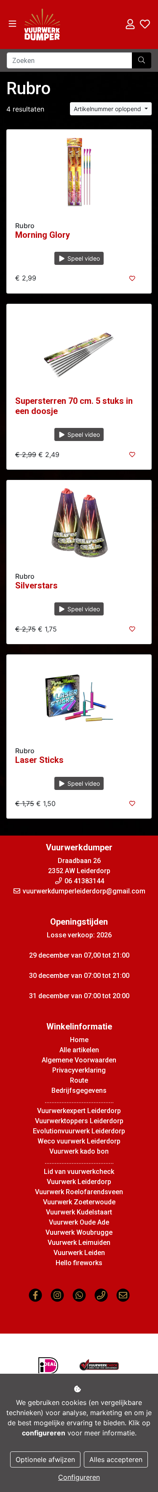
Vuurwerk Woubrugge (79, 1232)
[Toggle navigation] (12, 23)
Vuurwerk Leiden (79, 1253)
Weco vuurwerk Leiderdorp (79, 1141)
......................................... (79, 1101)
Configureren (79, 1477)
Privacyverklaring (79, 1070)
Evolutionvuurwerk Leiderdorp (79, 1131)
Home (79, 1040)
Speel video (83, 258)
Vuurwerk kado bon (79, 1151)
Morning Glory (42, 235)
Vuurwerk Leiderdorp (79, 1182)
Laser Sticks (39, 760)
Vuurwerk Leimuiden (79, 1243)
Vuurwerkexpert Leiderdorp (79, 1111)
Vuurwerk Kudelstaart (79, 1212)
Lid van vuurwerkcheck (79, 1172)
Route (79, 1080)
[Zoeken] (141, 60)
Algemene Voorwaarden (79, 1060)
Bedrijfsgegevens (79, 1090)
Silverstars (36, 585)
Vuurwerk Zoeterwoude (79, 1202)
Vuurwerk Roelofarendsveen (79, 1192)
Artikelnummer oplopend (108, 108)
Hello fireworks (79, 1263)
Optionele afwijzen (45, 1459)
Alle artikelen (79, 1050)
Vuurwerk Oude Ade (79, 1222)
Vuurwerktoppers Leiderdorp (79, 1121)
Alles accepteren (115, 1459)
